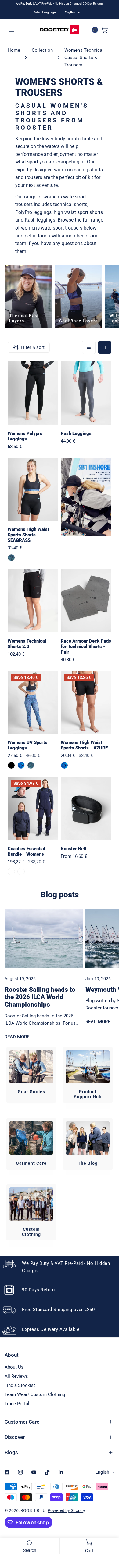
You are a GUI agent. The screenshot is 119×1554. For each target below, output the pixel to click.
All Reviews (16, 1376)
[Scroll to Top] (108, 1522)
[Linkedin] (60, 1472)
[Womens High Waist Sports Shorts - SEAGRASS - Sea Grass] (11, 557)
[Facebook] (7, 1472)
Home (14, 50)
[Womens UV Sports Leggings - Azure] (21, 765)
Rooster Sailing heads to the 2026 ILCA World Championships (40, 997)
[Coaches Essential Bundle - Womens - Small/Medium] (11, 871)
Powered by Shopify (66, 1510)
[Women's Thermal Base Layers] (28, 296)
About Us (14, 1367)
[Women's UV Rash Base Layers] (78, 296)
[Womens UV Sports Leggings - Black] (11, 765)
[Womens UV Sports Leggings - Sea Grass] (30, 765)
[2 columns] (104, 347)
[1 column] (89, 347)
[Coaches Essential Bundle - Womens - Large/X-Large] (21, 871)
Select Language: (45, 12)
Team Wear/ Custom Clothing (35, 1394)
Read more (17, 1037)
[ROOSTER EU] (59, 29)
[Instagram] (20, 1472)
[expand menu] (11, 29)
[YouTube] (34, 1472)
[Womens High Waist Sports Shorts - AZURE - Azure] (64, 765)
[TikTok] (47, 1472)
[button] (104, 30)
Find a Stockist (20, 1385)
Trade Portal (17, 1403)
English (70, 12)
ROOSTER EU (32, 1510)
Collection (42, 50)
